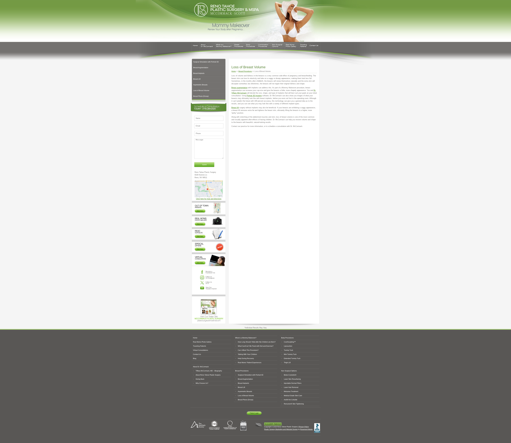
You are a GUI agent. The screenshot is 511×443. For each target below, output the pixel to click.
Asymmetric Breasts (200, 85)
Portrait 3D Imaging (254, 96)
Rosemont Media (306, 429)
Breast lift (235, 108)
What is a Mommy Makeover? (224, 48)
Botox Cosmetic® (290, 375)
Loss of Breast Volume (201, 90)
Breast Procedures (239, 48)
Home (195, 48)
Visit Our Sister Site (208, 308)
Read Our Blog (208, 233)
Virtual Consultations (200, 350)
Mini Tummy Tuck (290, 354)
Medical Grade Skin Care (293, 396)
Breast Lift (196, 79)
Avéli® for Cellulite (290, 400)
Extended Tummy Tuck (292, 358)
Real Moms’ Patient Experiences (249, 363)
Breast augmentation (239, 88)
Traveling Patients (303, 48)
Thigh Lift (287, 363)
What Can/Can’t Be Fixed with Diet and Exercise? (255, 346)
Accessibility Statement (273, 424)
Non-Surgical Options (277, 48)
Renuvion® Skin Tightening (294, 404)
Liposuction (288, 346)
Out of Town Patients (208, 207)
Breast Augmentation (200, 68)
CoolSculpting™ (290, 342)
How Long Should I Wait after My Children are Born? (257, 342)
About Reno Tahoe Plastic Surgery (208, 375)
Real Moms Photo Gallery (291, 48)
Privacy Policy (304, 427)
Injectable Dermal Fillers (292, 383)
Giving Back (200, 379)
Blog (194, 358)
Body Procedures (251, 48)
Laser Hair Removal (291, 387)
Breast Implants (198, 73)
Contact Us (314, 48)
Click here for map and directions (208, 199)
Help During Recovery (246, 358)
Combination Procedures (263, 48)
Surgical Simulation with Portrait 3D (206, 62)
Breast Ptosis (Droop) (201, 96)
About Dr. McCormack (207, 48)
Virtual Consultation (208, 259)
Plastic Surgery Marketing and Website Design (281, 429)
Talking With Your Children (247, 354)
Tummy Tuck (288, 350)
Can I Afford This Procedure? (248, 350)
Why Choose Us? (202, 383)
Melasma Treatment (291, 391)
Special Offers (208, 246)
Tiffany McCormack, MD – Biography (209, 371)
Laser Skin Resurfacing (292, 379)
